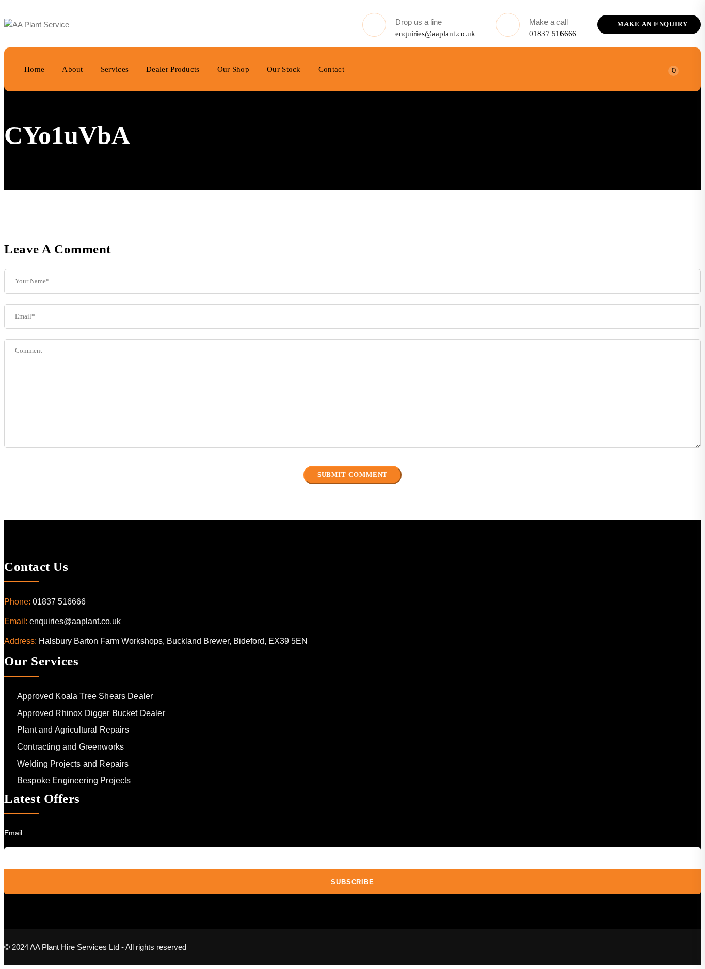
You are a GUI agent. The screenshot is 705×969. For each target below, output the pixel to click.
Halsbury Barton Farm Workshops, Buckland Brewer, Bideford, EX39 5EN (173, 641)
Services (115, 69)
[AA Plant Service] (36, 25)
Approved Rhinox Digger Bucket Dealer (91, 713)
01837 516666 (552, 33)
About (72, 69)
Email (13, 833)
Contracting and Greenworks (70, 746)
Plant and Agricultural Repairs (73, 729)
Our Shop (233, 69)
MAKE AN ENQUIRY (651, 24)
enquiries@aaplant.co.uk (435, 33)
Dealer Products (173, 69)
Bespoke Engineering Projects (74, 780)
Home (34, 69)
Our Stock (284, 69)
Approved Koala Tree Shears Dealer (85, 696)
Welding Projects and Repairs (73, 763)
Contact (331, 69)
